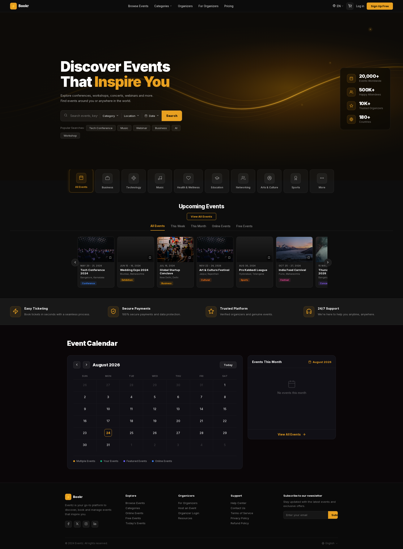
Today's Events (135, 523)
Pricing (228, 6)
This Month (198, 226)
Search (171, 115)
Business (161, 128)
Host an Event (187, 508)
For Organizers (209, 6)
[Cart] (350, 6)
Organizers (185, 6)
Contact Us (238, 508)
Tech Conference (101, 128)
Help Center (238, 503)
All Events (157, 226)
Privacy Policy (240, 518)
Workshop (70, 135)
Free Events (244, 226)
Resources (185, 518)
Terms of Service (242, 513)
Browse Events (138, 6)
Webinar (141, 128)
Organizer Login (188, 513)
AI (176, 128)
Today (228, 365)
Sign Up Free (380, 6)
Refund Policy (240, 523)
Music (124, 128)
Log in (360, 6)
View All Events (201, 216)
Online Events (221, 226)
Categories (161, 6)
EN (339, 6)
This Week (178, 226)
